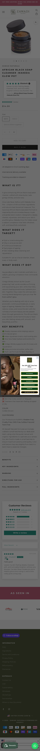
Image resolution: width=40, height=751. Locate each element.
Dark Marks (29, 377)
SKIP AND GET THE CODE (29, 392)
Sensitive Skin (29, 388)
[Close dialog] (37, 358)
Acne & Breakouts (29, 381)
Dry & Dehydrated (29, 373)
